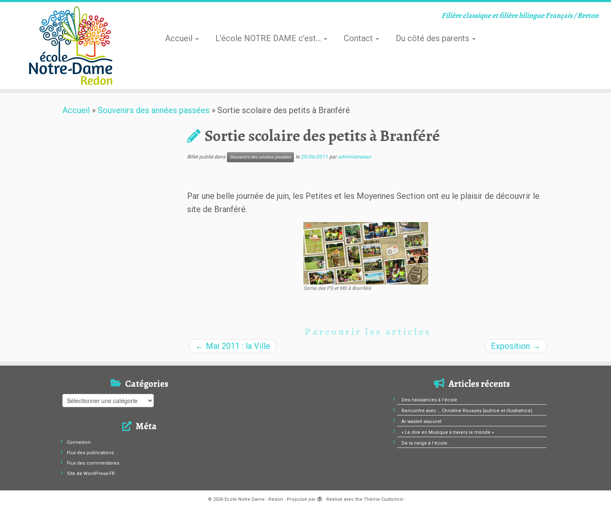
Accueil (180, 38)
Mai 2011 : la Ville (232, 346)
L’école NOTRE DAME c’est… (269, 38)
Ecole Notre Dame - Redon (253, 499)
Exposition (515, 346)
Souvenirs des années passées (153, 110)
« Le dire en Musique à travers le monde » (448, 432)
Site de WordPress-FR (91, 473)
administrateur (354, 157)
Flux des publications (90, 452)
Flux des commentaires (93, 463)
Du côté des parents (433, 38)
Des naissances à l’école (429, 400)
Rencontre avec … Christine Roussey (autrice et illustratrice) (467, 410)
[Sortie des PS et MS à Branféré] (365, 252)
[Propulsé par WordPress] (320, 498)
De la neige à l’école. (425, 443)
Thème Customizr (384, 499)
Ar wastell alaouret (421, 421)
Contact (359, 38)
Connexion (79, 442)
